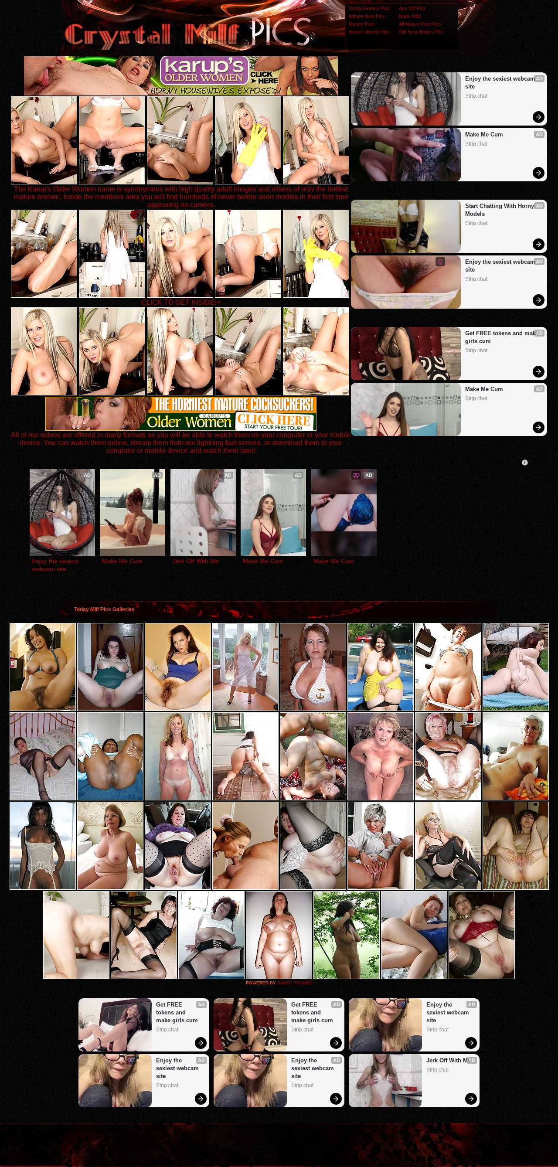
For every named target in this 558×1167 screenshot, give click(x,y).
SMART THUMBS (294, 982)
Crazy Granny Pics (369, 8)
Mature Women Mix (369, 31)
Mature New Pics (367, 16)
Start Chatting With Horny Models (500, 210)
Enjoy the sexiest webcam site (501, 82)
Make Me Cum (484, 134)
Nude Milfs (410, 16)
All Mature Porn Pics (420, 24)
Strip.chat (476, 96)
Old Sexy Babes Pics (421, 31)
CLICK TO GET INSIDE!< (181, 302)
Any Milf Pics (412, 8)
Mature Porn (362, 24)
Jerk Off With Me (196, 561)
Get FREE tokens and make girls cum (502, 337)
